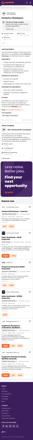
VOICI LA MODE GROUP (12, 233)
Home (3, 389)
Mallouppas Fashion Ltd (12, 321)
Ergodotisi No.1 (6, 408)
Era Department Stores (12, 207)
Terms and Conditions (8, 418)
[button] (27, 2)
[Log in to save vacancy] (30, 207)
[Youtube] (13, 426)
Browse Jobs (10, 29)
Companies (5, 396)
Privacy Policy (6, 416)
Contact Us (5, 413)
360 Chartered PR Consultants (11, 13)
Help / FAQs (5, 411)
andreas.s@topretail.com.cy (14, 110)
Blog (3, 401)
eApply (5, 256)
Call (4, 226)
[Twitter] (17, 426)
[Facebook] (3, 426)
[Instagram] (10, 426)
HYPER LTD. (9, 262)
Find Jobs (4, 391)
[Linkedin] (6, 426)
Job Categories (6, 394)
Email (11, 226)
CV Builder (5, 399)
